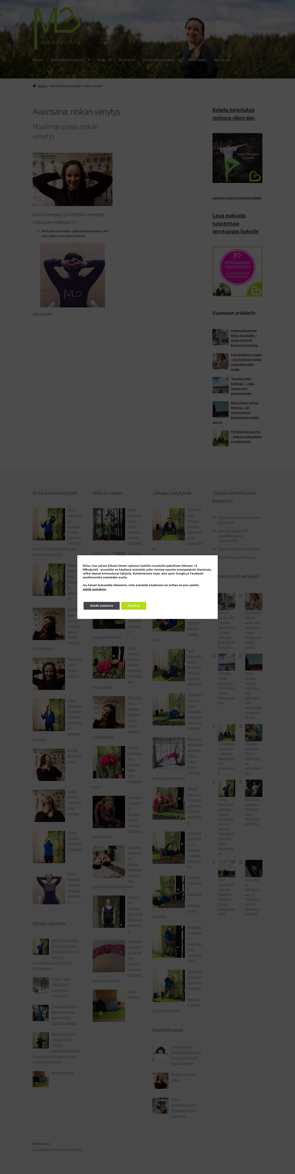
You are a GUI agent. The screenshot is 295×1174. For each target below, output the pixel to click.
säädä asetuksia (94, 589)
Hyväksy (134, 606)
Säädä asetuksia (101, 606)
